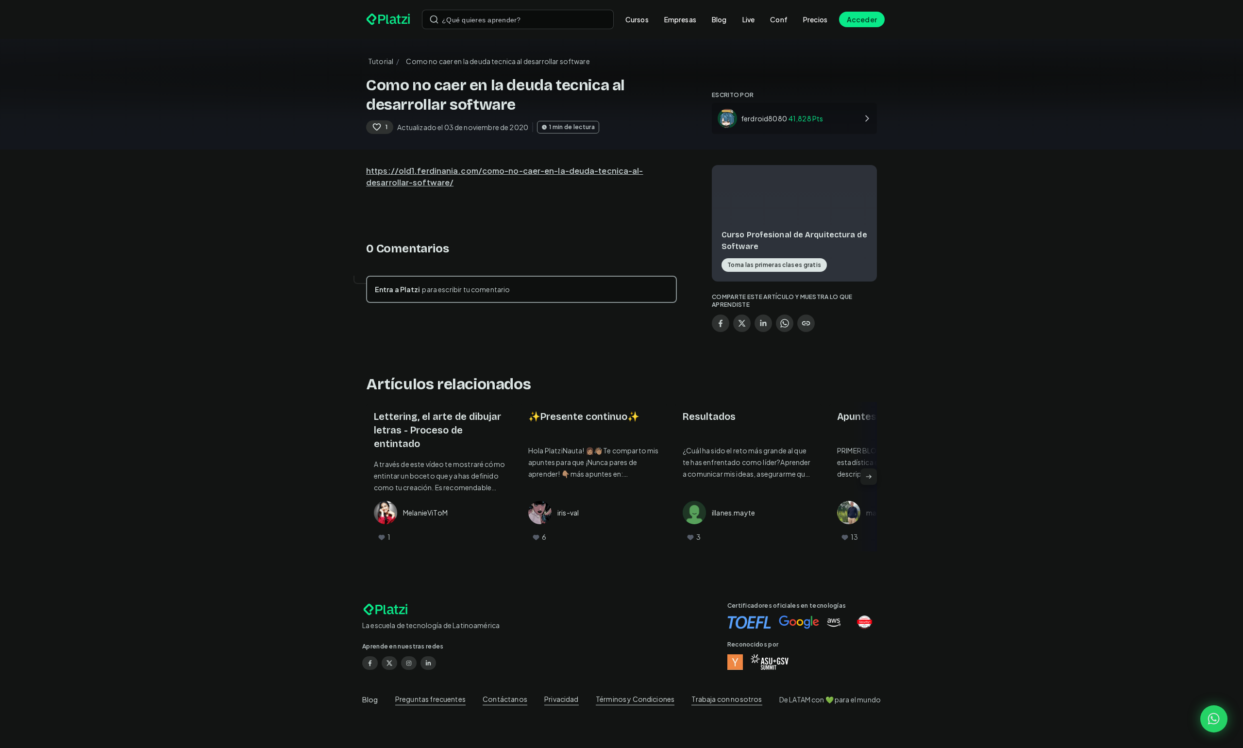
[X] (389, 663)
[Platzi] (388, 19)
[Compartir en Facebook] (720, 323)
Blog (719, 19)
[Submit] (434, 19)
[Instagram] (409, 663)
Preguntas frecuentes (430, 699)
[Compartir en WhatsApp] (784, 323)
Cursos (637, 19)
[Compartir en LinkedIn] (763, 323)
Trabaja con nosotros (726, 699)
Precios (815, 19)
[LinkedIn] (428, 663)
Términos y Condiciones (635, 699)
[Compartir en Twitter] (742, 323)
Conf (779, 19)
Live (748, 19)
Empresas (680, 19)
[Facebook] (370, 663)
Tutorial (380, 61)
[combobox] (518, 19)
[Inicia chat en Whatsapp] (1213, 718)
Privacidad (561, 699)
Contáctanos (505, 699)
